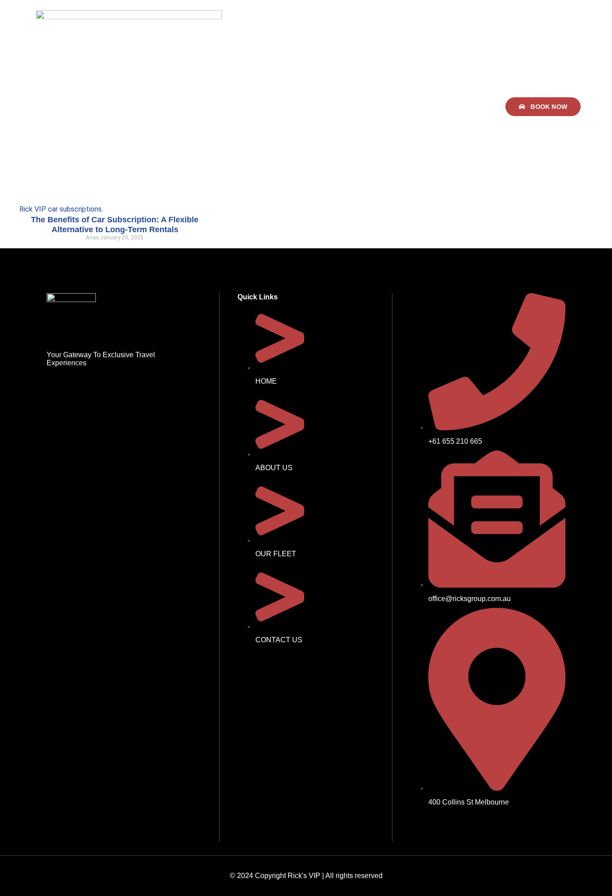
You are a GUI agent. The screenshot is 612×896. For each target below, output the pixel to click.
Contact (374, 106)
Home (255, 106)
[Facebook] (421, 827)
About (289, 106)
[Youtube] (472, 827)
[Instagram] (447, 827)
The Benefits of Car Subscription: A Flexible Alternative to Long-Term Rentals (114, 224)
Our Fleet (330, 106)
